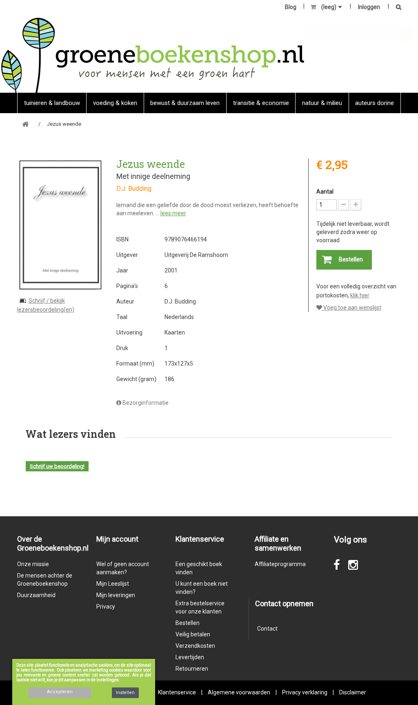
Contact (267, 628)
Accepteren (60, 691)
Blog (290, 7)
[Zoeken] (396, 7)
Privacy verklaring (304, 692)
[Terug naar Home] (25, 124)
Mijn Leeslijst (112, 583)
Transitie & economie (261, 103)
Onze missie (33, 564)
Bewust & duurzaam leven (185, 103)
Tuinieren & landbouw (52, 103)
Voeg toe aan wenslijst (351, 307)
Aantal (325, 191)
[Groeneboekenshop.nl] (152, 55)
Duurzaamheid (36, 595)
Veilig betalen (193, 634)
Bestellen (188, 623)
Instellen (125, 692)
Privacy (105, 606)
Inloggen (369, 7)
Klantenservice (177, 692)
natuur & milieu (322, 103)
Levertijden (190, 657)
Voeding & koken (115, 103)
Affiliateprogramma (280, 564)
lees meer (173, 213)
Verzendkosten (195, 646)
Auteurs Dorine (374, 103)
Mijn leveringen (115, 595)
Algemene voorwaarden (239, 692)
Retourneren (192, 668)
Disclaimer (352, 692)
